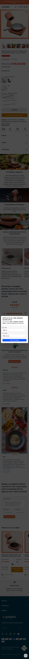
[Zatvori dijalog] (27, 317)
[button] (14, 330)
